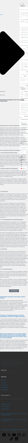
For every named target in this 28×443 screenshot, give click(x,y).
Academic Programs (22, 6)
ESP (21, 96)
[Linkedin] (16, 438)
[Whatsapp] (24, 435)
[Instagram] (19, 435)
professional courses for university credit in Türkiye (12, 297)
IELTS (22, 93)
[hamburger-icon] (22, 4)
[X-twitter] (9, 435)
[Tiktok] (11, 438)
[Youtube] (14, 435)
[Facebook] (4, 435)
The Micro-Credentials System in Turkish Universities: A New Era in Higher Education (12, 315)
